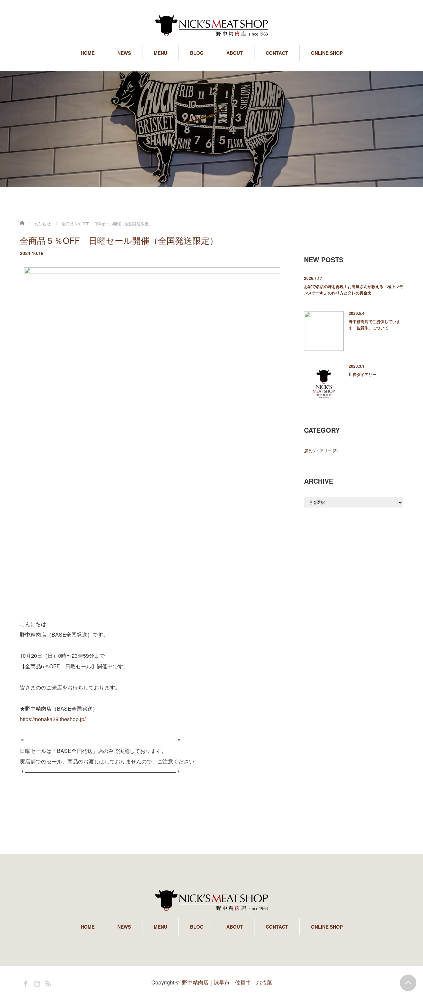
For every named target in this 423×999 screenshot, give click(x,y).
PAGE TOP (408, 983)
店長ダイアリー (362, 374)
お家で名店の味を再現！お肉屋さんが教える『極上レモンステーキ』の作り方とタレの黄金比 (353, 289)
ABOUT (234, 53)
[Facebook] (25, 982)
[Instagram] (36, 982)
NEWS (124, 53)
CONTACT (277, 53)
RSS (47, 982)
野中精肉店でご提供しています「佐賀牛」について (374, 324)
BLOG (197, 53)
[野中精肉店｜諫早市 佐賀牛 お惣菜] (211, 26)
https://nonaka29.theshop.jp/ (53, 719)
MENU (160, 53)
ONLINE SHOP (327, 53)
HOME (88, 53)
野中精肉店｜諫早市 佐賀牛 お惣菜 (227, 982)
